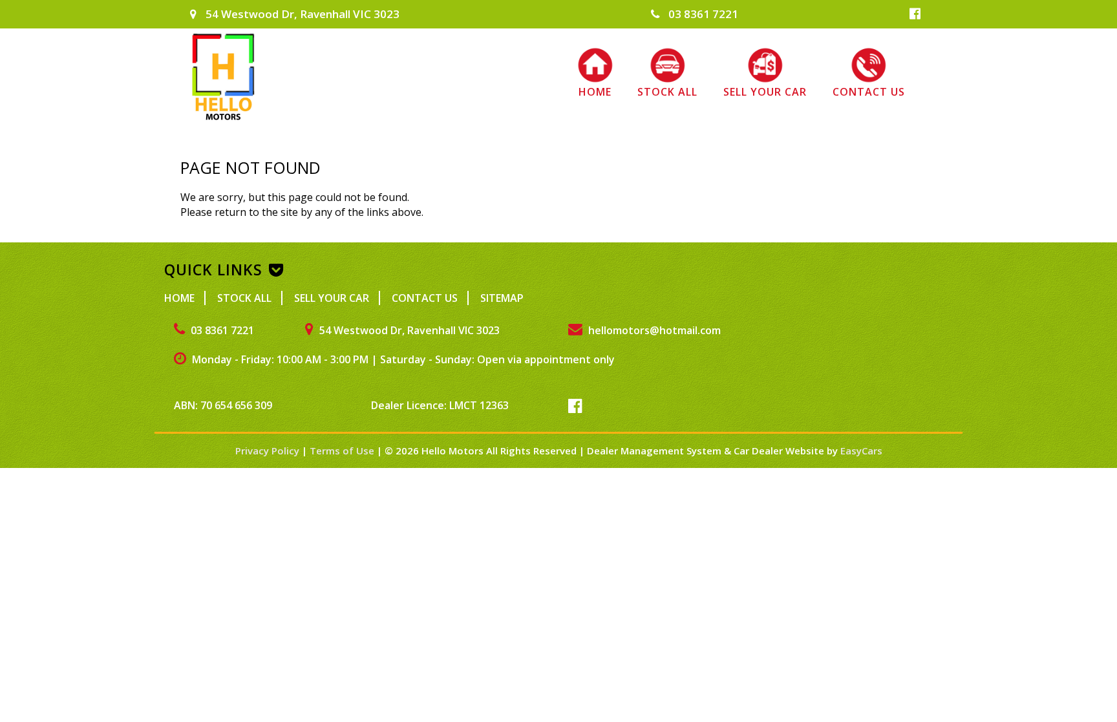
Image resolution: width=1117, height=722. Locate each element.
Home (595, 91)
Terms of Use (343, 450)
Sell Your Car (765, 91)
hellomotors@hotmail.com (653, 330)
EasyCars (861, 450)
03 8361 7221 (702, 13)
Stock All (667, 91)
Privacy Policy (268, 450)
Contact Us (869, 91)
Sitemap (502, 298)
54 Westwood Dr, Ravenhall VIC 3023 (301, 13)
